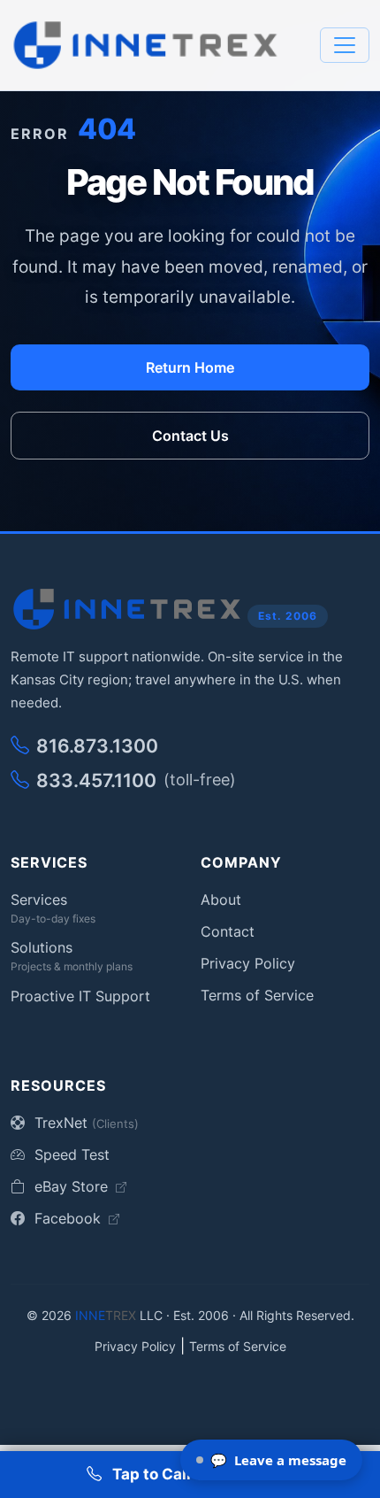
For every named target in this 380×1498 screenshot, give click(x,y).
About (221, 899)
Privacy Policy (248, 963)
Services (39, 899)
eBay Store (71, 1186)
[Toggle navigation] (344, 45)
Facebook (67, 1218)
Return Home (190, 367)
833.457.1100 (136, 780)
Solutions (41, 947)
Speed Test (70, 1154)
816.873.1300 (97, 746)
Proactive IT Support (80, 996)
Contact (228, 931)
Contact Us (190, 435)
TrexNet (84, 1122)
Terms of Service (257, 995)
